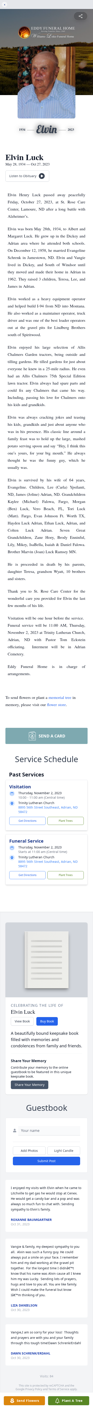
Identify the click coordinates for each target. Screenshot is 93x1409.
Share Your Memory (29, 1085)
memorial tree (60, 697)
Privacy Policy (33, 1389)
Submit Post (46, 1161)
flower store (56, 704)
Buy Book (47, 1021)
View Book (22, 1021)
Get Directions (28, 821)
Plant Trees (66, 821)
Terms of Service (58, 1389)
